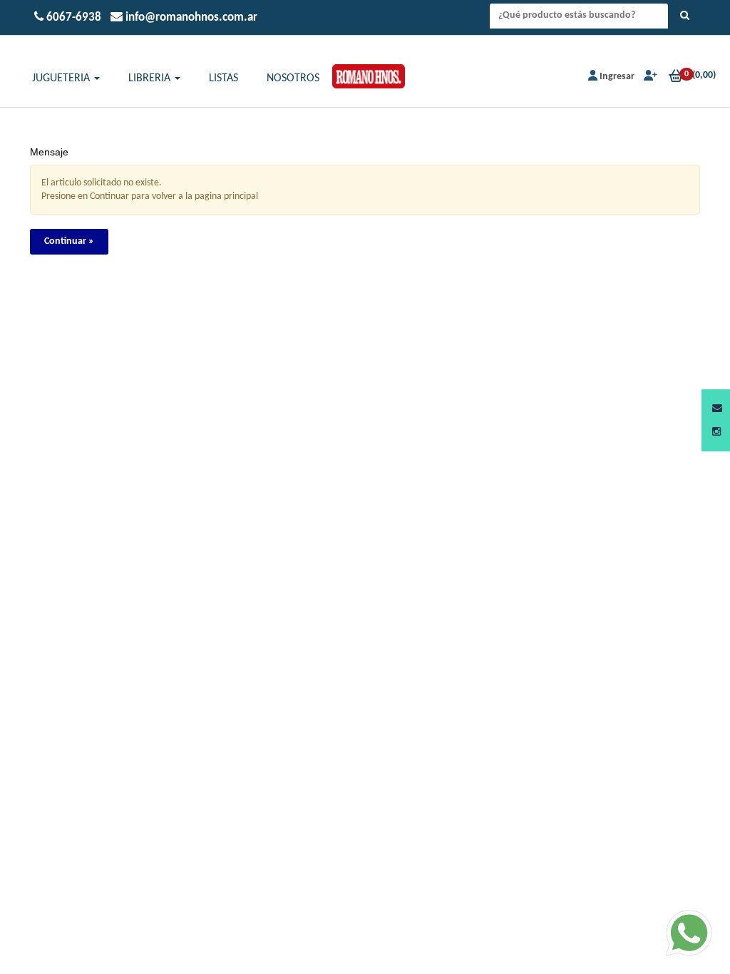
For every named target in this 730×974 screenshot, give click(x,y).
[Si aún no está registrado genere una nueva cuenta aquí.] (649, 76)
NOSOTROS (293, 78)
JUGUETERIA (62, 78)
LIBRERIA (150, 78)
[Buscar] (685, 16)
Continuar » (69, 241)
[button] (717, 409)
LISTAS (223, 78)
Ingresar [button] (617, 76)
